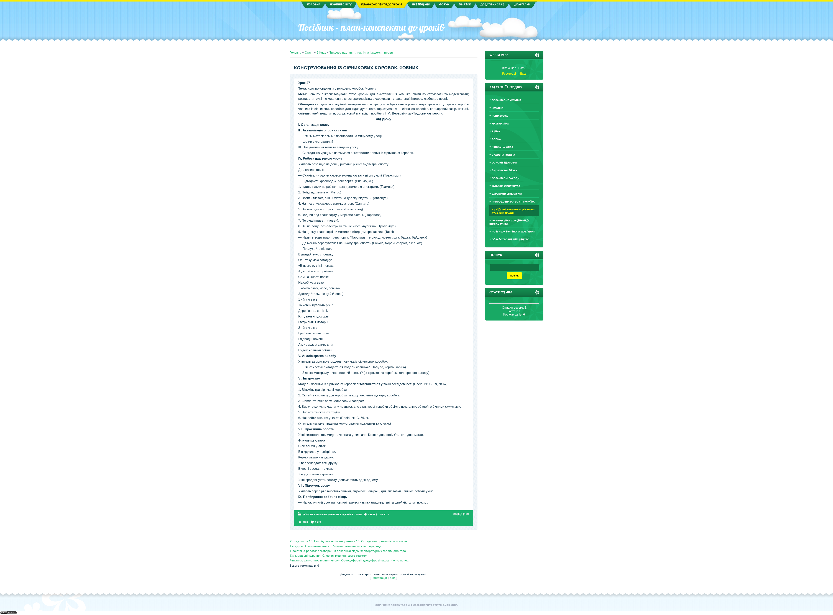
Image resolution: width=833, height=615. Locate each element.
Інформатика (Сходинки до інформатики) (509, 222)
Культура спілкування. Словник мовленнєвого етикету (328, 555)
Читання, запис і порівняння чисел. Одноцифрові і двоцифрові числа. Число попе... (350, 560)
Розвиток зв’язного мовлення (513, 231)
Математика (500, 123)
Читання (497, 108)
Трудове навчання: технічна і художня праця (361, 52)
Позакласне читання (506, 100)
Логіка (496, 139)
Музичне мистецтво (506, 186)
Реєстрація (379, 577)
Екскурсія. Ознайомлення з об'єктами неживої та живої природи (335, 546)
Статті (309, 52)
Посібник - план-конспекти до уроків (371, 27)
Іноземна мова (502, 147)
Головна (295, 52)
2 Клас (321, 52)
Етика (496, 131)
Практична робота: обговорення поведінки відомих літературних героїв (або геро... (349, 551)
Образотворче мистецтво (510, 239)
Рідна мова (500, 116)
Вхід (392, 577)
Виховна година (503, 155)
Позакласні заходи (505, 178)
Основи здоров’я (504, 162)
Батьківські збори (504, 170)
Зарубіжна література (507, 194)
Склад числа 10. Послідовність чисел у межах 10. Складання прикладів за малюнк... (350, 541)
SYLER (372, 514)
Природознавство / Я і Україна (513, 201)
